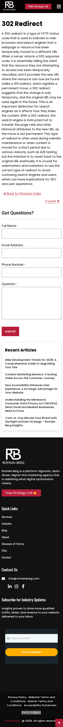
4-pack (51, 201)
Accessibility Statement (40, 705)
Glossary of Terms (13, 544)
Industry (7, 523)
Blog (4, 530)
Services (7, 517)
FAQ (4, 550)
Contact (6, 557)
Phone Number (13, 264)
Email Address (13, 245)
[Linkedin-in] (10, 586)
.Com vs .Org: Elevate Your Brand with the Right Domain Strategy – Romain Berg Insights (31, 421)
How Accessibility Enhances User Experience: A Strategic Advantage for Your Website (31, 389)
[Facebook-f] (23, 586)
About (5, 537)
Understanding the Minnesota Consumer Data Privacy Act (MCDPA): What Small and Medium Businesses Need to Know (31, 405)
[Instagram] (16, 586)
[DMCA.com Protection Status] (32, 713)
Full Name (10, 225)
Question (9, 284)
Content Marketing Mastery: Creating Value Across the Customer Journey (31, 376)
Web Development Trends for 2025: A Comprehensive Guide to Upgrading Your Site (30, 363)
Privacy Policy (17, 697)
